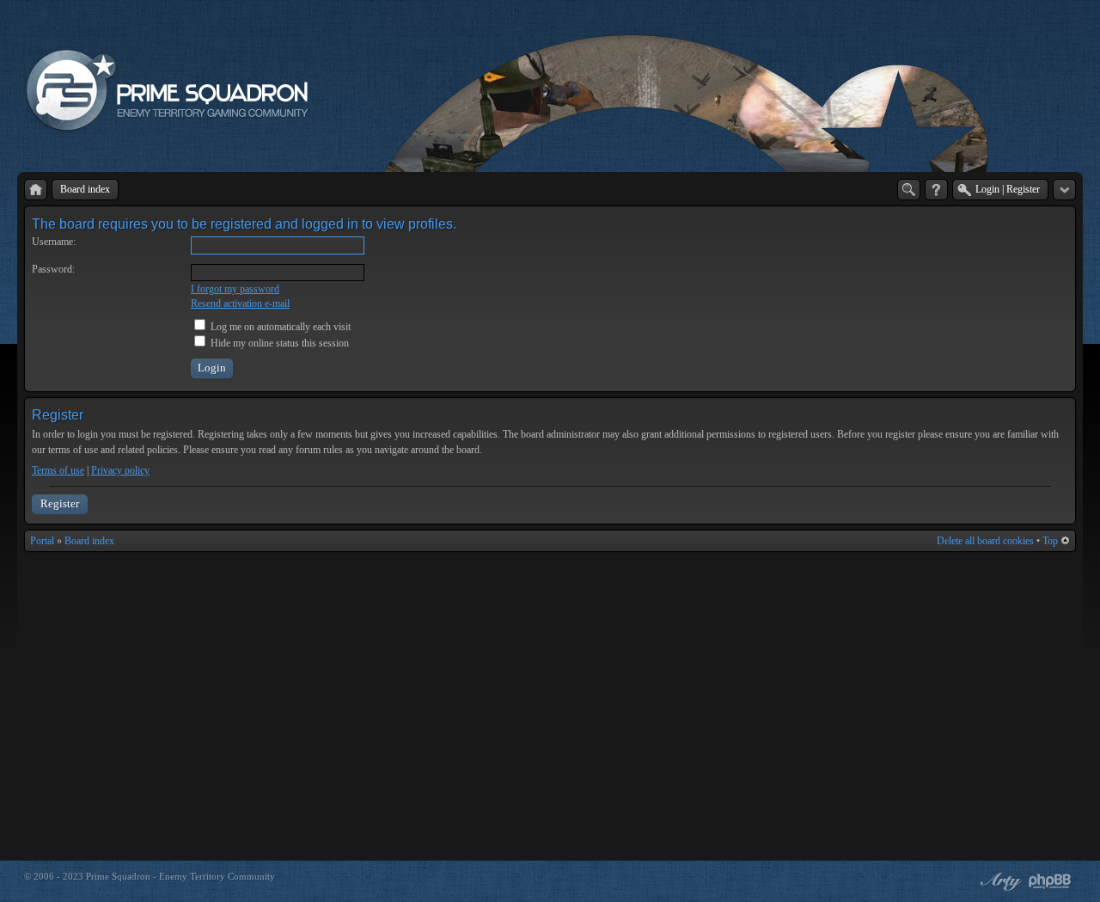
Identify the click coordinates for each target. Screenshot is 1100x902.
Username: (54, 242)
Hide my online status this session (278, 343)
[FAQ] (936, 189)
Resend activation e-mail (240, 304)
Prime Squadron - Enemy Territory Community (180, 876)
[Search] (908, 189)
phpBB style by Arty (998, 881)
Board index (89, 541)
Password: (53, 269)
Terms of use (58, 470)
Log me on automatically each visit (279, 327)
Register (59, 503)
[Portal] (35, 189)
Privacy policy (120, 470)
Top (1050, 541)
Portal (42, 541)
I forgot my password (235, 289)
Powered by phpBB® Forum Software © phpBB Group (1050, 881)
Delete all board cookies (985, 541)
